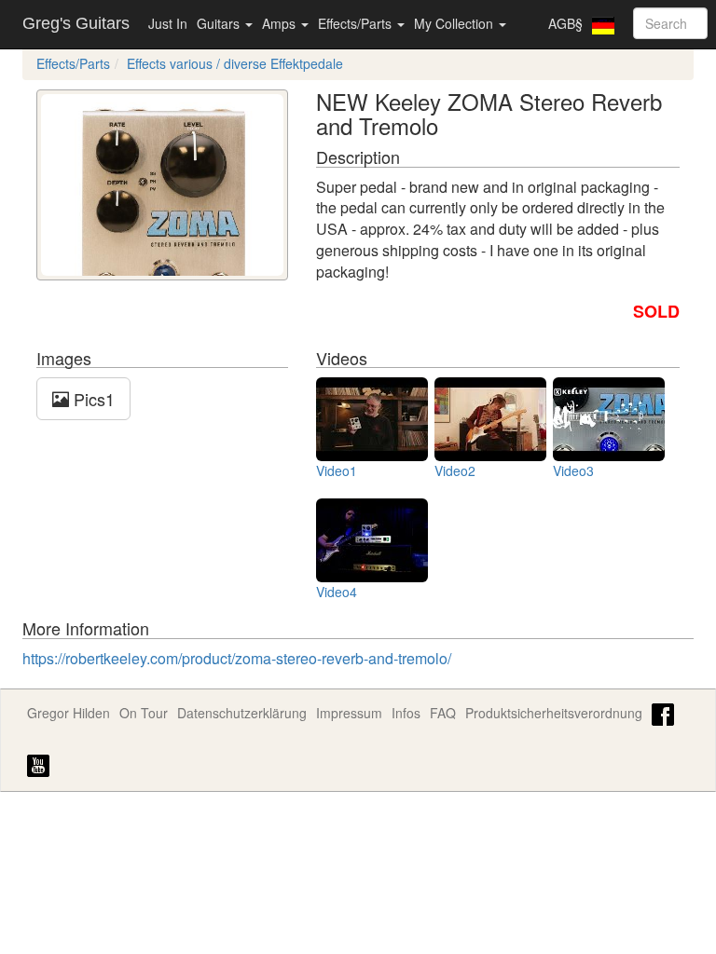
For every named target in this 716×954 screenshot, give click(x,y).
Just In (167, 23)
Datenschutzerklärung (242, 712)
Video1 (336, 470)
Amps (280, 23)
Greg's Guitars (76, 23)
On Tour (143, 712)
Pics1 (92, 399)
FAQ (443, 712)
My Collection (455, 23)
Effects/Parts (356, 23)
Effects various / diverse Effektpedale (235, 63)
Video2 (454, 470)
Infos (406, 712)
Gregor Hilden (68, 712)
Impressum (349, 712)
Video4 (336, 591)
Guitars (220, 23)
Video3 (573, 470)
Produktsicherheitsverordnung (553, 712)
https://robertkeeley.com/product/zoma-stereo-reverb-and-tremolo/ (236, 658)
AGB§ (565, 23)
